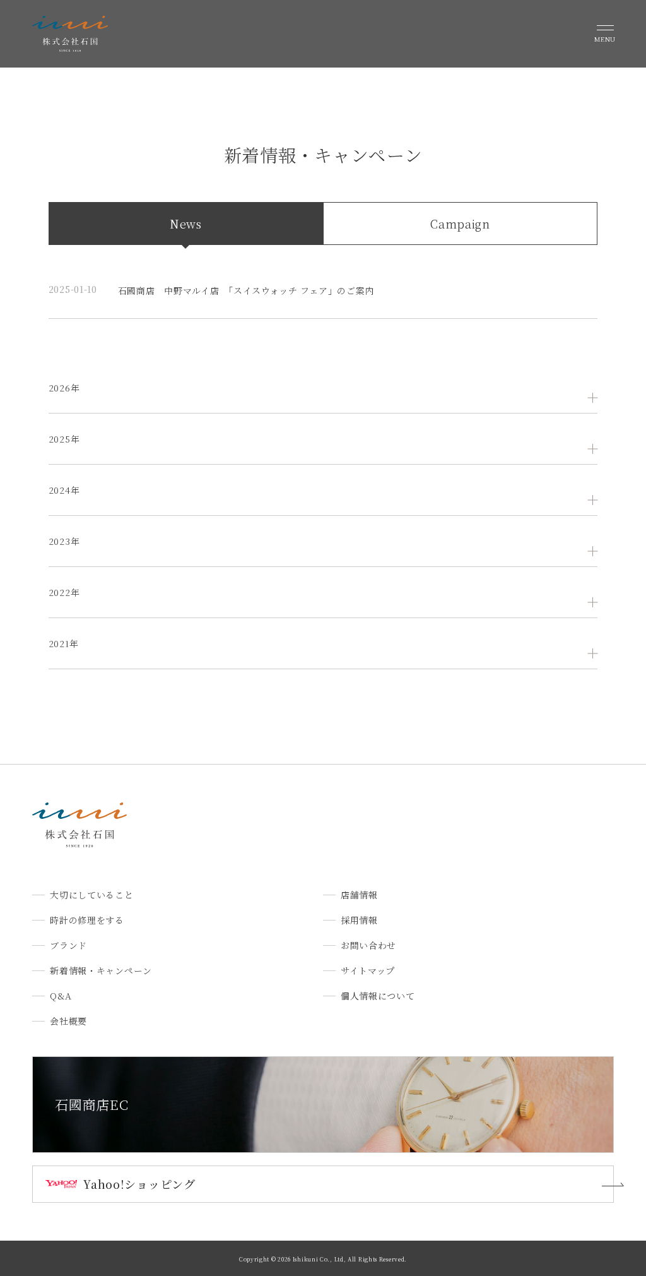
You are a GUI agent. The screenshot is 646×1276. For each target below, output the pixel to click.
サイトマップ (368, 970)
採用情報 (359, 920)
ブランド (68, 945)
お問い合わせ (368, 945)
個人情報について (378, 995)
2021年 (64, 643)
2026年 (64, 387)
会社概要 (68, 1021)
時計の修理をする (87, 920)
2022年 (64, 592)
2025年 (64, 438)
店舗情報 (359, 894)
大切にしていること (91, 894)
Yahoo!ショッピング (139, 1184)
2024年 (64, 490)
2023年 (64, 541)
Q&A (60, 995)
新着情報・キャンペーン (101, 970)
